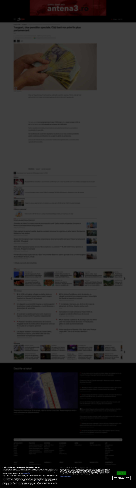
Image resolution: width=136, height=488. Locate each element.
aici (38, 480)
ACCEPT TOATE (121, 473)
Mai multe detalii (26, 473)
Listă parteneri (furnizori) (65, 476)
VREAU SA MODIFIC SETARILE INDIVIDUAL (121, 478)
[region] (68, 476)
